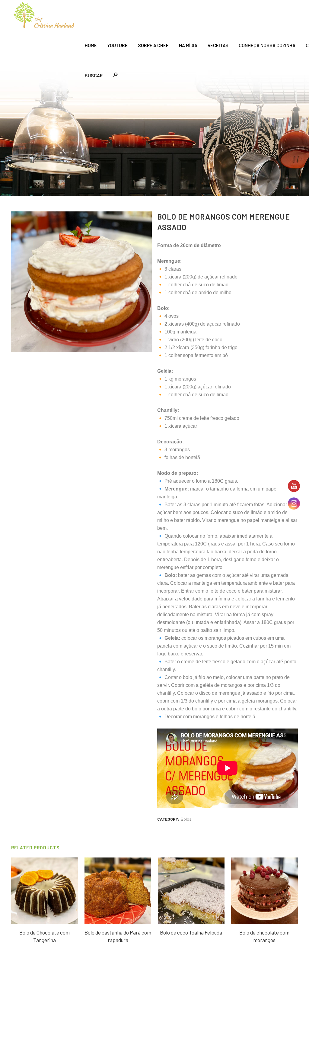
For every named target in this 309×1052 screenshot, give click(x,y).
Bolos (186, 819)
